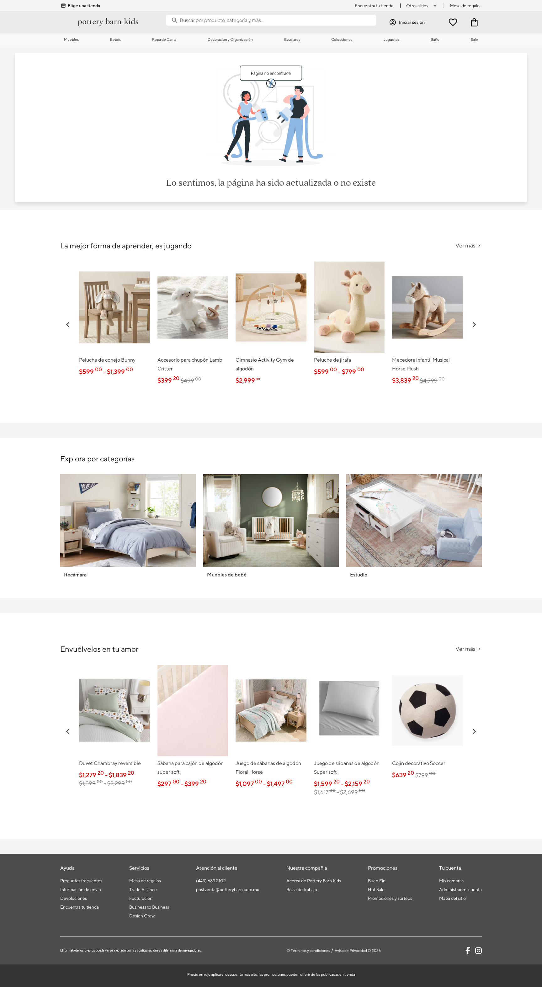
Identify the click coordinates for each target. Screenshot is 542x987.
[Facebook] (467, 950)
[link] (114, 320)
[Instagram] (478, 950)
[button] (67, 324)
